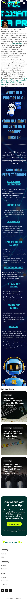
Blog (2, 557)
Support (3, 577)
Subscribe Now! (14, 524)
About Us (3, 565)
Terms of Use (5, 581)
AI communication (16, 44)
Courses (3, 554)
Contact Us (4, 569)
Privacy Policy (5, 584)
